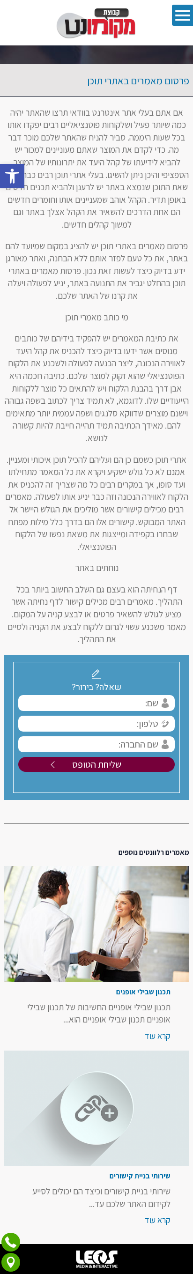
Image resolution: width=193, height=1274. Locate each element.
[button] (12, 176)
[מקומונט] (96, 22)
